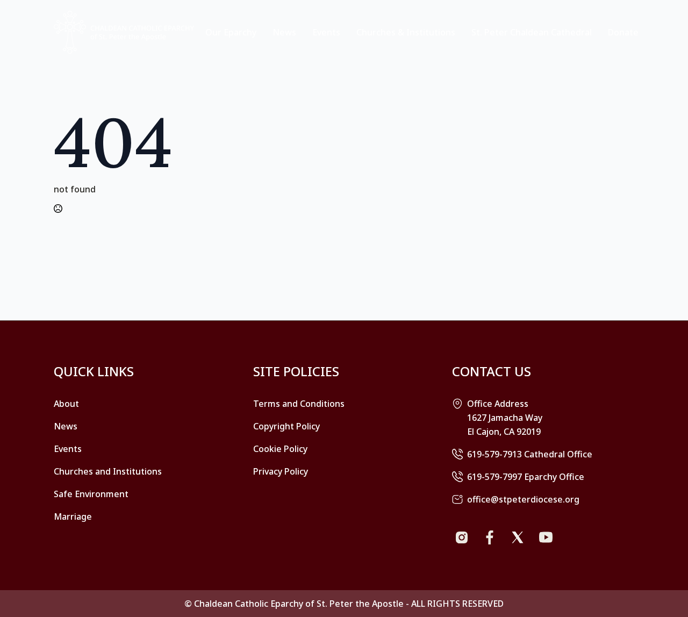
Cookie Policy (280, 449)
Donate (623, 32)
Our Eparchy (230, 32)
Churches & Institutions (405, 32)
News (284, 32)
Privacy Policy (280, 471)
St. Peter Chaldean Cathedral (531, 32)
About (66, 404)
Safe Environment (91, 494)
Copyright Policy (286, 426)
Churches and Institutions (108, 471)
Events (326, 32)
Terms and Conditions (299, 404)
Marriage (73, 516)
